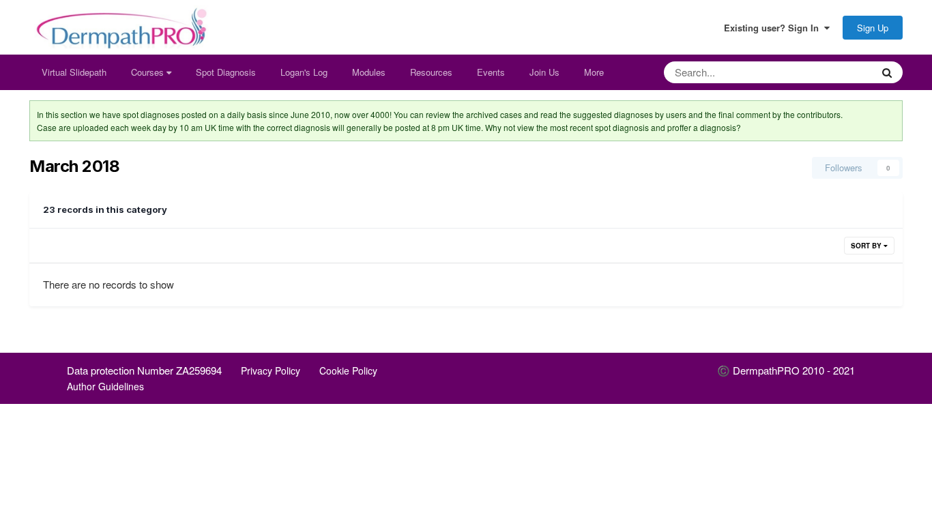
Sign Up (872, 27)
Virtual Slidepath (74, 72)
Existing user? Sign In (774, 28)
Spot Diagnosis (226, 72)
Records (837, 72)
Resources (431, 72)
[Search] (887, 72)
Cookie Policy (348, 370)
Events (491, 72)
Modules (368, 72)
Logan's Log (303, 72)
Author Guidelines (105, 386)
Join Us (544, 72)
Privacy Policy (270, 370)
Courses (148, 72)
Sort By (867, 245)
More (594, 72)
